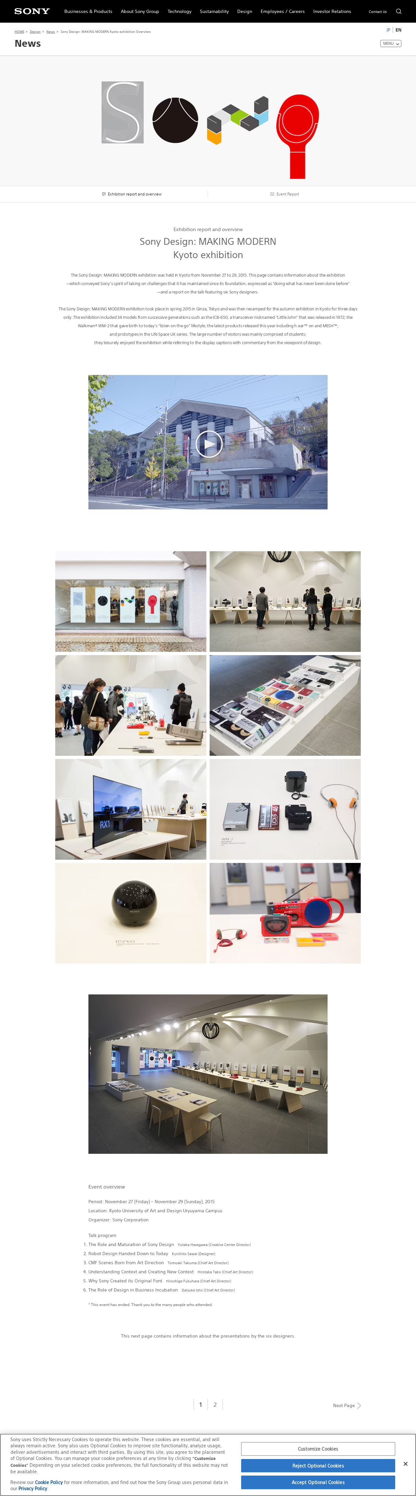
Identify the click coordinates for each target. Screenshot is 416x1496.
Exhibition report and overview (132, 194)
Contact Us (378, 11)
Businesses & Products (86, 8)
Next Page (344, 1405)
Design (242, 8)
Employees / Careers (280, 8)
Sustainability (212, 8)
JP (388, 30)
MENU (388, 43)
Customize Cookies (318, 1449)
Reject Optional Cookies (318, 1465)
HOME (19, 31)
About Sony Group (138, 8)
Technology (177, 8)
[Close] (405, 1464)
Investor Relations (330, 8)
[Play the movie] (208, 378)
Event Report (284, 194)
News (50, 31)
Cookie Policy (49, 1482)
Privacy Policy (33, 1488)
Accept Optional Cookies (318, 1482)
